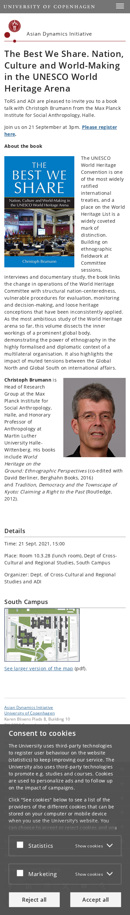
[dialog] (65, 819)
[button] (120, 6)
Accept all (95, 899)
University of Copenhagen (29, 713)
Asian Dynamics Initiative (28, 707)
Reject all (34, 899)
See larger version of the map (38, 668)
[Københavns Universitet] (12, 31)
